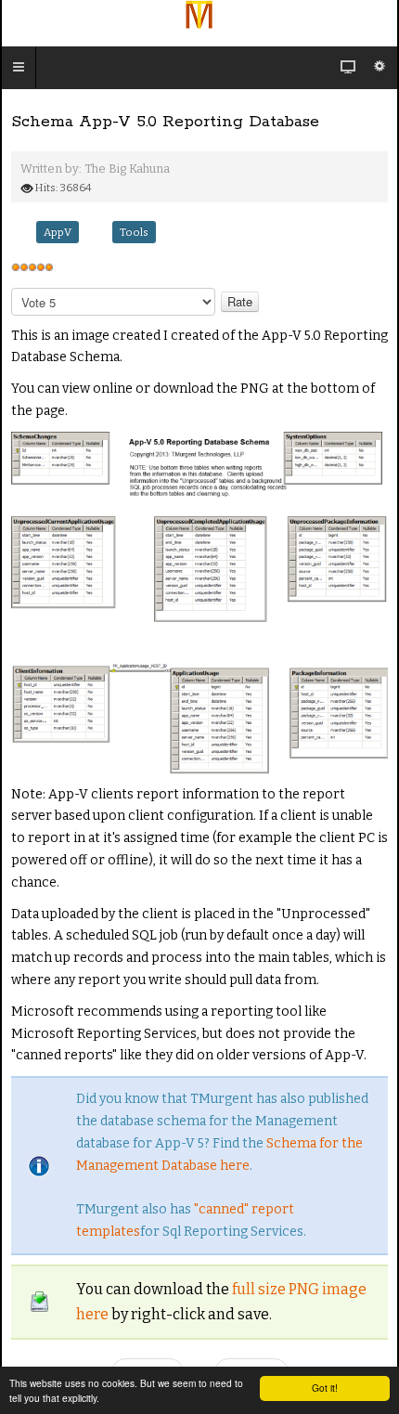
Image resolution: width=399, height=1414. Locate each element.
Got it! (325, 1388)
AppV (57, 232)
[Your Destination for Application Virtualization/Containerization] (199, 15)
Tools (134, 232)
